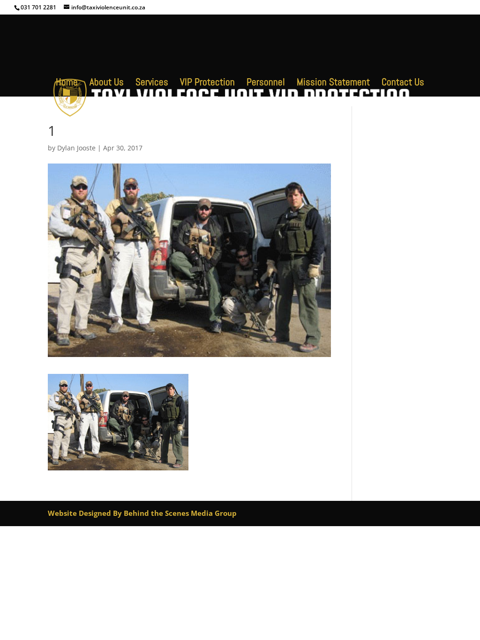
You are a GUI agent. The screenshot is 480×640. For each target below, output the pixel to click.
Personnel (266, 83)
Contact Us (403, 83)
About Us (107, 83)
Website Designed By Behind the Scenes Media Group (142, 513)
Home (67, 83)
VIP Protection (207, 83)
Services (151, 83)
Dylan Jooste (76, 147)
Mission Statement (333, 83)
